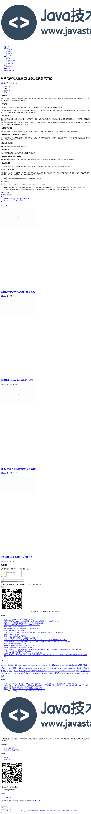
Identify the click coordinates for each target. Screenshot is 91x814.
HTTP (65, 665)
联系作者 (7, 759)
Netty (70, 668)
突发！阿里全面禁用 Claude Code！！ (16, 643)
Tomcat (66, 671)
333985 (6, 685)
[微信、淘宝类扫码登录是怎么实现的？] (19, 404)
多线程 (10, 53)
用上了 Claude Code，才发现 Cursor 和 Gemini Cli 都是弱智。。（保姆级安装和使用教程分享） (45, 683)
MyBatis (50, 668)
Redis (81, 668)
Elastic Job (39, 665)
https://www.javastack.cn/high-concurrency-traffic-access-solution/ (26, 184)
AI (6, 65)
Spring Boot (11, 60)
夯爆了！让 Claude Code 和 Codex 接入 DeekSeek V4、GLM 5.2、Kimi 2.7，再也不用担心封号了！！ (35, 640)
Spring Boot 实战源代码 (11, 750)
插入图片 (3, 576)
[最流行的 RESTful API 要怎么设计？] (19, 316)
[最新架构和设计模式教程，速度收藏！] (19, 227)
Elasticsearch (45, 665)
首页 (7, 46)
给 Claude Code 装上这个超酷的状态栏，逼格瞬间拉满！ (21, 628)
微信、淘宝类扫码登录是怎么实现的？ (19, 469)
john (5, 687)
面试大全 (76, 810)
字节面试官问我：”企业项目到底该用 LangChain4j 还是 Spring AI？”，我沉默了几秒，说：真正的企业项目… (38, 642)
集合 (9, 51)
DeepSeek (12, 665)
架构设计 (3, 83)
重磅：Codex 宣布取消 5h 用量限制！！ (16, 636)
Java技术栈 (7, 797)
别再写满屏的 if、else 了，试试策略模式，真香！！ (29, 689)
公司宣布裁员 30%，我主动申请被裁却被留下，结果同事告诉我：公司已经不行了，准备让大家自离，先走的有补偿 (51, 685)
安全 (4, 673)
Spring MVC (59, 671)
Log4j (36, 668)
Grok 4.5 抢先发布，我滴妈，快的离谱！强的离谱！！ (21, 638)
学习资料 (8, 68)
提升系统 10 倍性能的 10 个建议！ (17, 557)
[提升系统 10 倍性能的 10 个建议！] (19, 493)
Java (7, 48)
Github (58, 665)
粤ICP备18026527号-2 (36, 800)
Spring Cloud (11, 62)
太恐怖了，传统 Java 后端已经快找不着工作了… (19, 651)
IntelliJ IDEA (75, 665)
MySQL (58, 668)
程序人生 (45, 673)
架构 (2, 192)
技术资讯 (43, 810)
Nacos (65, 668)
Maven (42, 668)
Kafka (24, 668)
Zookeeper (72, 671)
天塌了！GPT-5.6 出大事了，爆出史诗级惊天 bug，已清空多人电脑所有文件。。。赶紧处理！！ (34, 632)
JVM (9, 55)
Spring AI (10, 63)
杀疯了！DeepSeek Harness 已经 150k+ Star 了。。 (19, 619)
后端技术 (33, 810)
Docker (20, 665)
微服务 (11, 673)
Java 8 (11, 668)
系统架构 (6, 192)
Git (52, 665)
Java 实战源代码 (9, 748)
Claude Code (4, 665)
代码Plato (7, 683)
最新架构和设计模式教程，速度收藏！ (19, 292)
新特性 (10, 50)
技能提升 (10, 70)
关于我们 (7, 757)
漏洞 (36, 673)
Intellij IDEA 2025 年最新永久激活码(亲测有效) (27, 687)
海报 (3, 194)
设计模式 (72, 673)
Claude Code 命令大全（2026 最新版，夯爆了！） (19, 647)
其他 (29, 810)
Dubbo (26, 665)
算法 (53, 673)
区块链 (78, 671)
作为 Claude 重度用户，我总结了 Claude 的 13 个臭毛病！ (22, 625)
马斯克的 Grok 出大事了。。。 (14, 634)
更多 (48, 810)
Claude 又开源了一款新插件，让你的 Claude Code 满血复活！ (23, 653)
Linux (29, 668)
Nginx (74, 668)
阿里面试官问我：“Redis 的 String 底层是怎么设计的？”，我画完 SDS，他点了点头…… (31, 621)
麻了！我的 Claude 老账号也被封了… (15, 626)
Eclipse (33, 665)
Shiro (87, 668)
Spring (7, 57)
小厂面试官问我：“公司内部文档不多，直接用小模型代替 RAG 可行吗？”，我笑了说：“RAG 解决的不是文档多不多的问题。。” (44, 649)
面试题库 (9, 66)
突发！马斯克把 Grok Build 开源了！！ (16, 630)
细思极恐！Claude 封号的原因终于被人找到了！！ (20, 645)
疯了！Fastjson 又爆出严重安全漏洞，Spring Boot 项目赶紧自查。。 (25, 623)
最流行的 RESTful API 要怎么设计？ (18, 380)
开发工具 (38, 810)
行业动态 (70, 810)
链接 (9, 194)
